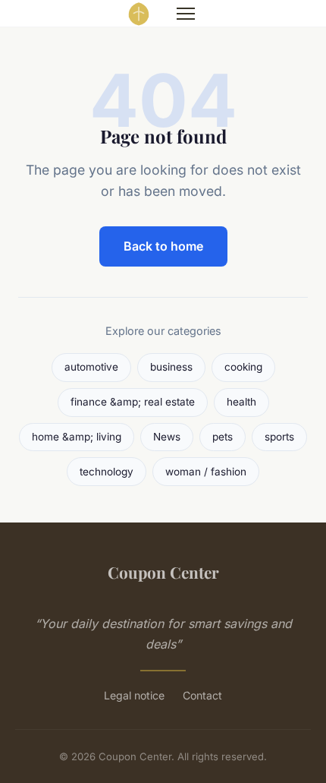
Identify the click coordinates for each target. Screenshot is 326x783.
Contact (202, 695)
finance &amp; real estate (133, 402)
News (166, 437)
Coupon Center (163, 572)
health (241, 402)
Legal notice (134, 695)
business (171, 367)
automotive (91, 367)
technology (106, 472)
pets (222, 437)
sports (279, 437)
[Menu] (186, 14)
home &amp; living (76, 437)
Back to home (163, 246)
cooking (243, 367)
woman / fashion (205, 472)
